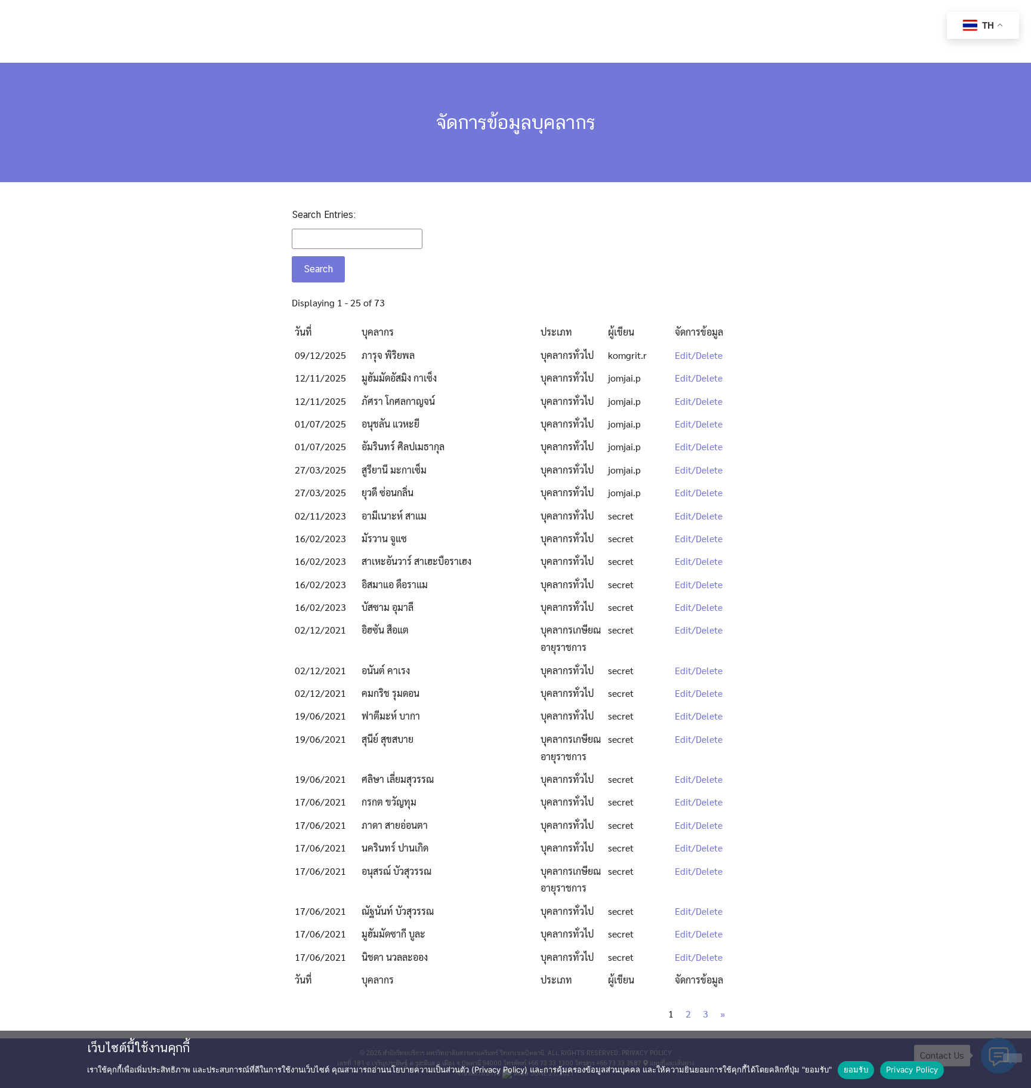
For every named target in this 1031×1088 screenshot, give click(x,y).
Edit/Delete (699, 355)
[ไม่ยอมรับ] (1012, 1057)
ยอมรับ (856, 1069)
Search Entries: (324, 214)
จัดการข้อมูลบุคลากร (515, 122)
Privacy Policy (912, 1069)
